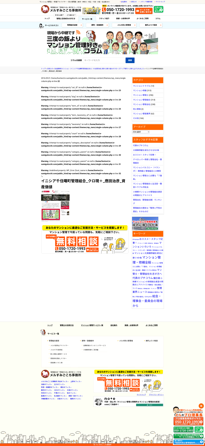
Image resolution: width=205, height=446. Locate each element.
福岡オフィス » (75, 399)
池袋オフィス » (46, 384)
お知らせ (134, 2)
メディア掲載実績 (146, 2)
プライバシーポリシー (156, 394)
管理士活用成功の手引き (65, 19)
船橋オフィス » (46, 396)
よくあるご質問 (143, 19)
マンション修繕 (139, 90)
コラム (157, 19)
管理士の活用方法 (67, 325)
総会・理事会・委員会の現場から (147, 300)
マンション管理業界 (141, 114)
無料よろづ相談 (151, 25)
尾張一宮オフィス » (76, 396)
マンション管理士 (140, 95)
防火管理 (137, 109)
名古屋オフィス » (60, 396)
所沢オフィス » (46, 393)
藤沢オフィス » (46, 390)
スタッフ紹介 (104, 19)
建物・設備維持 (97, 25)
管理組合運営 (72, 25)
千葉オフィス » (59, 393)
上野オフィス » (75, 381)
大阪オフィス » (62, 399)
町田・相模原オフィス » (49, 387)
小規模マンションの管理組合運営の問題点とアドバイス (148, 281)
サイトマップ (160, 2)
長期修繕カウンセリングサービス (94, 345)
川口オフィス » (59, 390)
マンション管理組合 (141, 100)
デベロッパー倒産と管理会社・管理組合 (148, 243)
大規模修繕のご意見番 (90, 350)
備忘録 (156, 278)
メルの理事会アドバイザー (59, 345)
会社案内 (124, 2)
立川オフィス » (59, 384)
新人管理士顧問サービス (59, 354)
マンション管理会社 (141, 104)
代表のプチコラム (140, 145)
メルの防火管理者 (124, 25)
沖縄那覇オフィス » (48, 399)
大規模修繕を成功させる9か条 (146, 150)
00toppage (136, 239)
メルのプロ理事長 (56, 350)
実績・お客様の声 (123, 19)
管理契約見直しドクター (59, 358)
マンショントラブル (141, 86)
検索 (130, 60)
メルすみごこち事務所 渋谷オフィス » (54, 381)
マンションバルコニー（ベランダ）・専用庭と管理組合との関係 (148, 250)
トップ (47, 19)
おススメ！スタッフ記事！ (144, 155)
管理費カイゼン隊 (56, 363)
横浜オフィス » (65, 387)
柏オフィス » (71, 393)
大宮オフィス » (72, 390)
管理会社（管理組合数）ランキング (147, 288)
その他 (136, 118)
